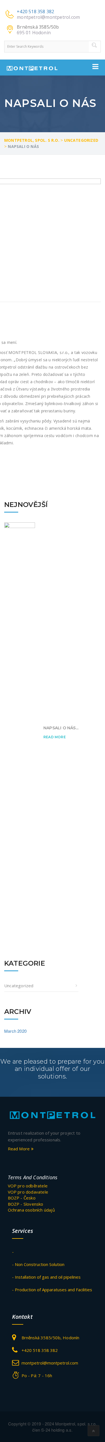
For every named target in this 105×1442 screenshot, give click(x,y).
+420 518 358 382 (35, 11)
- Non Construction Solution (38, 1264)
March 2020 (15, 1031)
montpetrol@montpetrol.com (48, 17)
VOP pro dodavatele (28, 1192)
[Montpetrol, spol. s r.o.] (52, 1115)
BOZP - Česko (22, 1198)
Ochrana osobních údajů (31, 1210)
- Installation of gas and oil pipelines (46, 1277)
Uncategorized (19, 985)
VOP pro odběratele (28, 1186)
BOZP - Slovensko (25, 1204)
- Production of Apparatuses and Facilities (52, 1289)
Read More (54, 737)
